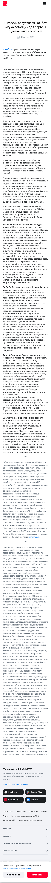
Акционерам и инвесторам (30, 820)
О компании (8, 811)
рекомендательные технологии (17, 868)
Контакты (34, 811)
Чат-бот (7, 49)
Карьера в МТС (9, 820)
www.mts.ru (34, 537)
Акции (5, 816)
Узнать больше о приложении (15, 784)
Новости (44, 811)
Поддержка (21, 811)
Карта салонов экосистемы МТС (25, 816)
